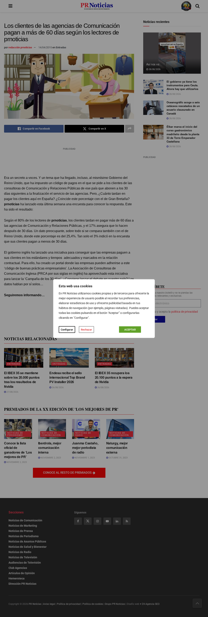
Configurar (67, 329)
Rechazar (86, 329)
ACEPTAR (130, 329)
